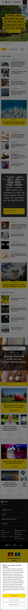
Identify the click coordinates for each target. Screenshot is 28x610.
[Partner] (16, 2)
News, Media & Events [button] (9, 519)
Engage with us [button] (7, 510)
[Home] (8, 2)
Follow (23, 7)
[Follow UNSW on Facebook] (15, 9)
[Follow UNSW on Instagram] (11, 9)
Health (22, 49)
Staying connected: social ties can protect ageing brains (14, 359)
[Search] (25, 2)
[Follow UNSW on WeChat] (18, 9)
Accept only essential (14, 600)
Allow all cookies (14, 595)
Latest (4, 49)
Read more (4, 384)
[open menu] (3, 2)
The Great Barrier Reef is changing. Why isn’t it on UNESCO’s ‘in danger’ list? (14, 123)
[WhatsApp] (24, 9)
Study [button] (4, 514)
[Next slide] (17, 378)
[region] (14, 586)
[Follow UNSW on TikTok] (21, 9)
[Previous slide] (11, 378)
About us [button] (5, 523)
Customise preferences (14, 604)
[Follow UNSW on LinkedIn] (8, 9)
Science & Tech (13, 49)
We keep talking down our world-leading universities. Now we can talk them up (14, 285)
